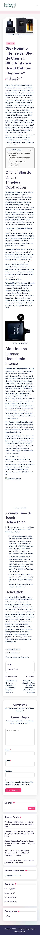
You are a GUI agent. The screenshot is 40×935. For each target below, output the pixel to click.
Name (8, 750)
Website (8, 771)
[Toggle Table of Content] (29, 150)
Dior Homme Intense (12, 653)
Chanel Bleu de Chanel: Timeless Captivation (19, 154)
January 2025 (10, 893)
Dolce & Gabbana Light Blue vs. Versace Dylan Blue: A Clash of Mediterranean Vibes (17, 853)
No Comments (13, 79)
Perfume (10, 43)
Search (8, 802)
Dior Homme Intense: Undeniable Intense (19, 159)
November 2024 (10, 901)
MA (9, 665)
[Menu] (36, 5)
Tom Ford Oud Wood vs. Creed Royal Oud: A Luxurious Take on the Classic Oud (19, 824)
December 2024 (10, 897)
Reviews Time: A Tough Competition (18, 163)
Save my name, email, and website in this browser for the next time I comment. (19, 783)
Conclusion (14, 166)
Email (8, 761)
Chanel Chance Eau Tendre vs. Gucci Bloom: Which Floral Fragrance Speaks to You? (20, 843)
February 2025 (10, 889)
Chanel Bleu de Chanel (13, 649)
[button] (13, 669)
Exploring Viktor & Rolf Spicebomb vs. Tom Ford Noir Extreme (20, 861)
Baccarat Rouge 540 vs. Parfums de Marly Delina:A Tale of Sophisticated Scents (19, 833)
